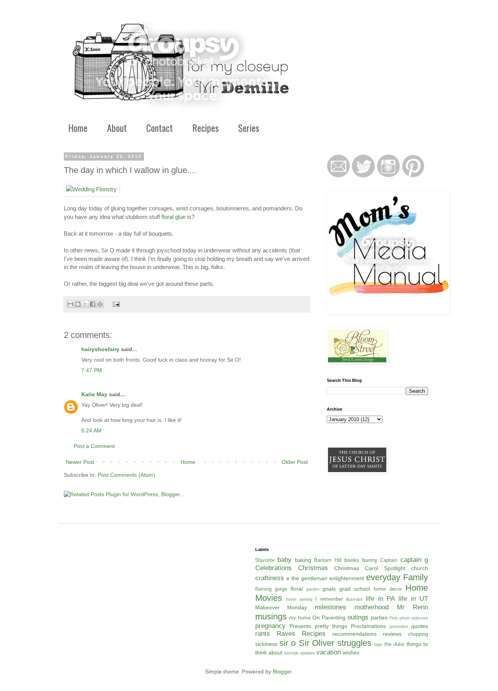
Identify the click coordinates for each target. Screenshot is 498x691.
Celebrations (273, 568)
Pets (393, 618)
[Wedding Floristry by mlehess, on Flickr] (91, 189)
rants (262, 633)
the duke (394, 644)
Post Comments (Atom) (126, 475)
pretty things (331, 626)
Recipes (205, 128)
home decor (388, 589)
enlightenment (346, 578)
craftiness (269, 578)
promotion (398, 626)
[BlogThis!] (78, 304)
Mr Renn (412, 607)
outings (357, 617)
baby (284, 559)
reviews (392, 634)
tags (378, 644)
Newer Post (80, 462)
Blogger (282, 671)
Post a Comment (94, 446)
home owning (299, 599)
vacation (328, 652)
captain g (414, 559)
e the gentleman (306, 578)
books (351, 560)
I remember (328, 599)
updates (307, 653)
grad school (354, 589)
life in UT (413, 598)
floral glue (173, 216)
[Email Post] (115, 303)
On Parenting (328, 617)
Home (78, 128)
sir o (287, 643)
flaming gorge (271, 589)
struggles (354, 643)
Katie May (94, 394)
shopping (418, 634)
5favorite (265, 560)
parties (379, 617)
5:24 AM (91, 430)
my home (299, 618)
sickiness (266, 644)
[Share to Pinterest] (100, 304)
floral (297, 589)
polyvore (420, 618)
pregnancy (270, 626)
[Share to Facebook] (92, 304)
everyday (383, 577)
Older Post (295, 462)
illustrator (354, 599)
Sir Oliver (316, 643)
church (419, 568)
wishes (351, 652)
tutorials (291, 653)
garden (312, 589)
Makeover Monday (281, 607)
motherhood (371, 607)
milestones (330, 607)
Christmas (313, 568)
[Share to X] (85, 304)
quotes (419, 626)
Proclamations (368, 626)
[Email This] (70, 304)
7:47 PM (91, 370)
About (117, 128)
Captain (388, 560)
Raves (286, 633)
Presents (300, 626)
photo (405, 618)
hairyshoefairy (100, 349)
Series (248, 128)
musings (271, 616)
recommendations (354, 634)
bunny (369, 560)
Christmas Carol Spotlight (369, 568)
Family (415, 577)
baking (303, 560)
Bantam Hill (328, 560)
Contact (159, 128)
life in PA (380, 598)
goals (329, 589)
